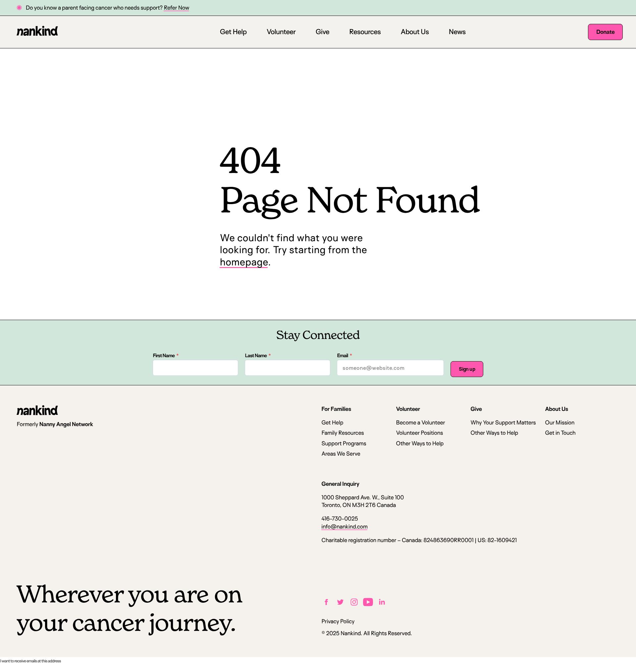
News (457, 32)
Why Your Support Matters (503, 422)
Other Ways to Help (420, 443)
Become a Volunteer (420, 422)
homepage (244, 262)
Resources (365, 32)
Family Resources (342, 432)
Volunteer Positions (419, 432)
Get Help (233, 32)
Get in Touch (560, 432)
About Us (414, 32)
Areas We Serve (340, 453)
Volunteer (280, 32)
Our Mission (559, 422)
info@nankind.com (344, 526)
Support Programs (343, 443)
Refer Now (176, 7)
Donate (605, 31)
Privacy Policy (337, 621)
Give (322, 32)
